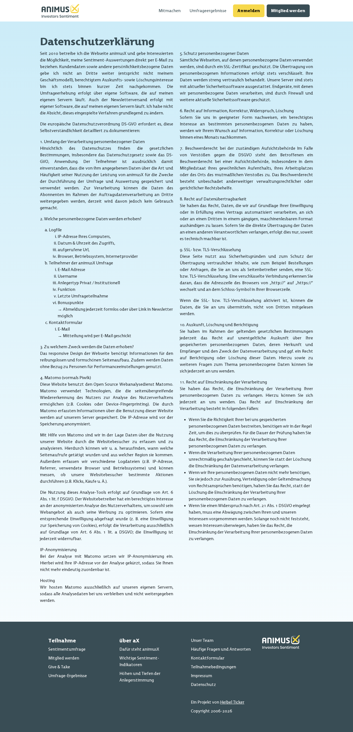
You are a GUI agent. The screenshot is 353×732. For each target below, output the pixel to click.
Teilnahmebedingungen (213, 666)
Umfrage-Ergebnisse (67, 675)
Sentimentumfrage (66, 649)
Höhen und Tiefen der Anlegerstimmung (140, 676)
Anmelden (248, 10)
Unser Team (202, 640)
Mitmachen (170, 10)
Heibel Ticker (232, 702)
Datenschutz (203, 684)
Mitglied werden (288, 10)
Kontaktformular (207, 658)
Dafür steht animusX (139, 649)
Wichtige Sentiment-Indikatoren (139, 661)
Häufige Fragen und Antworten (221, 649)
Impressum (201, 675)
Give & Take (59, 666)
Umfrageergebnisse (207, 10)
